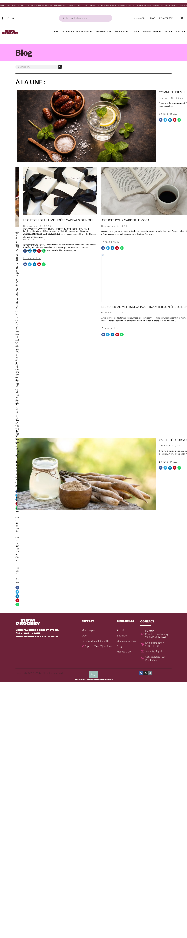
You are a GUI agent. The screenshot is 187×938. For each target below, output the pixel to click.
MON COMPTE (165, 18)
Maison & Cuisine (150, 31)
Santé (167, 31)
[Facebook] (141, 673)
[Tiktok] (7, 18)
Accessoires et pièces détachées (75, 31)
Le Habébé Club (139, 18)
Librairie (135, 31)
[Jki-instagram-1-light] (13, 18)
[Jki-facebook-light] (2, 18)
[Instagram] (145, 673)
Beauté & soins (102, 31)
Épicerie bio (120, 31)
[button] (160, 120)
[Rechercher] (60, 67)
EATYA (55, 31)
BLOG (152, 18)
